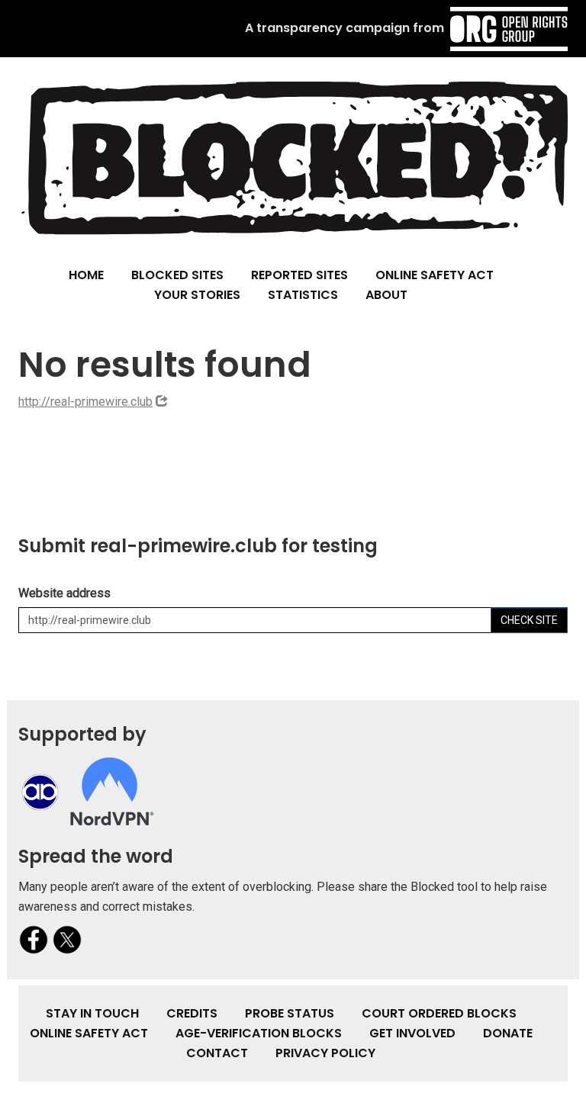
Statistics (303, 295)
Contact (217, 1053)
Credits (191, 1013)
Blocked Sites (177, 275)
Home (86, 275)
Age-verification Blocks (258, 1033)
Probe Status (289, 1013)
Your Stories (197, 295)
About (386, 295)
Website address (64, 593)
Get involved (412, 1033)
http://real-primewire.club (85, 401)
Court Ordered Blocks (439, 1013)
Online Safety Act (434, 275)
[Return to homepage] (293, 157)
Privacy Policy (325, 1053)
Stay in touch (92, 1013)
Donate (508, 1033)
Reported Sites (299, 275)
